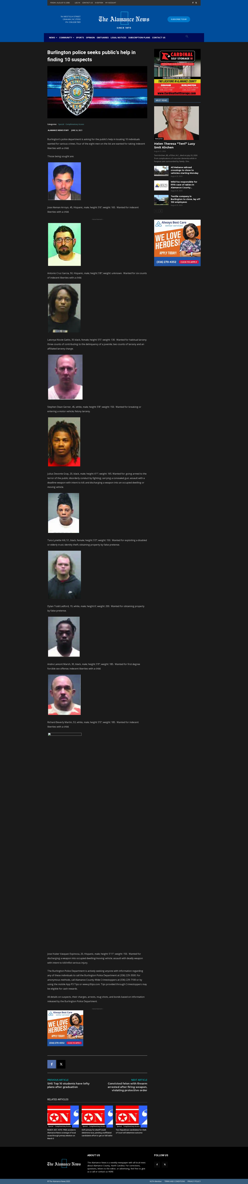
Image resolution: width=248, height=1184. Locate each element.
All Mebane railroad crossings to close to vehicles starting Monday (184, 170)
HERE (110, 1171)
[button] (187, 36)
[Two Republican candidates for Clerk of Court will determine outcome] (131, 1116)
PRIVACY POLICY (194, 1181)
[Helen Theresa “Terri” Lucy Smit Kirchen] (177, 123)
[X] (196, 3)
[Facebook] (192, 3)
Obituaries (159, 139)
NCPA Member (156, 1181)
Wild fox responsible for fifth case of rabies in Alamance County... (184, 185)
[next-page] (160, 211)
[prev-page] (156, 211)
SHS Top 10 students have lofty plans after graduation (68, 1085)
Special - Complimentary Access (71, 124)
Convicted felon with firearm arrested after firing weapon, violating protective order (127, 1087)
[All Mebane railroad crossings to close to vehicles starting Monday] (161, 171)
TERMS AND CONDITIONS (174, 1181)
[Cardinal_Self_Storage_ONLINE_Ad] (177, 72)
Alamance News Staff (58, 130)
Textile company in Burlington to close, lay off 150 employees (185, 199)
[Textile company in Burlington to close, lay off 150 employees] (161, 200)
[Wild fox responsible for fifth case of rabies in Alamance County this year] (161, 185)
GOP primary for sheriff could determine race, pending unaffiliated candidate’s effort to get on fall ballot (97, 1133)
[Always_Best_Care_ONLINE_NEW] (97, 1028)
